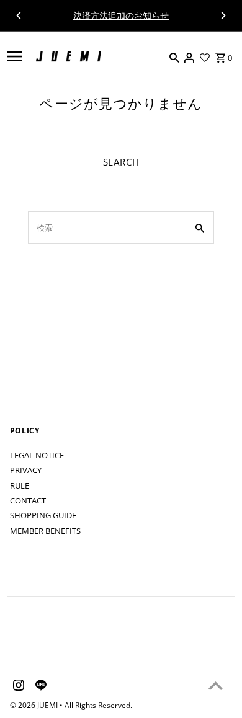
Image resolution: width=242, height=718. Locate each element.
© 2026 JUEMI (35, 705)
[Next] (222, 15)
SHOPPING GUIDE (43, 515)
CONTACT (28, 500)
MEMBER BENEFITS (45, 530)
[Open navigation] (14, 56)
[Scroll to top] (216, 685)
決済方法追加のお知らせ (121, 15)
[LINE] (39, 687)
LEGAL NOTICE (37, 455)
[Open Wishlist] (205, 56)
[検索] (174, 56)
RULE (19, 485)
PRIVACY (26, 470)
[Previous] (19, 15)
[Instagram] (17, 687)
